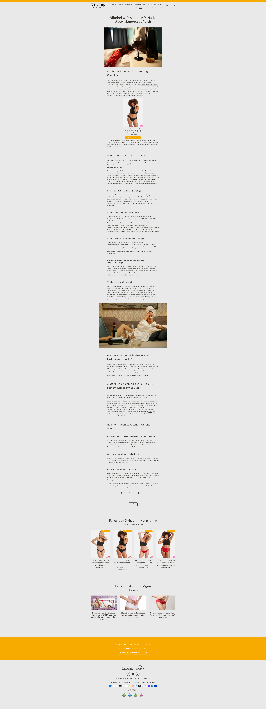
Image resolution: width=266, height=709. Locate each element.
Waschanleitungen (130, 678)
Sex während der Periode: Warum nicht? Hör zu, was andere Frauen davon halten (104, 615)
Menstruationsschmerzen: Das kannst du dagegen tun (133, 614)
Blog (140, 7)
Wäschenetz (137, 4)
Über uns (146, 4)
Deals (150, 411)
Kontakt (146, 7)
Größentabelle (119, 678)
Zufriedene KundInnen (157, 4)
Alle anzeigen (133, 590)
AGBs (120, 682)
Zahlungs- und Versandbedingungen (144, 682)
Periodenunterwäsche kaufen (132, 173)
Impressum (114, 682)
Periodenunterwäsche (116, 4)
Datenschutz (127, 682)
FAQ (136, 7)
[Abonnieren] (146, 652)
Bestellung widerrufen (157, 7)
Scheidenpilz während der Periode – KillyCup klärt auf (162, 614)
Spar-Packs (128, 4)
